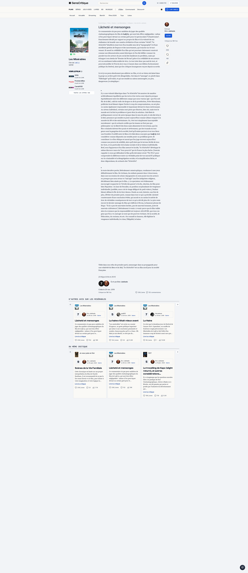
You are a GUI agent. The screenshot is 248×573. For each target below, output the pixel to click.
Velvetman (158, 313)
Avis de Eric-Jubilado (140, 23)
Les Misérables (77, 59)
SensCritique (102, 23)
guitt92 (123, 313)
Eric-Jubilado (122, 282)
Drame (114, 23)
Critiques (130, 23)
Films (108, 23)
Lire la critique (80, 336)
